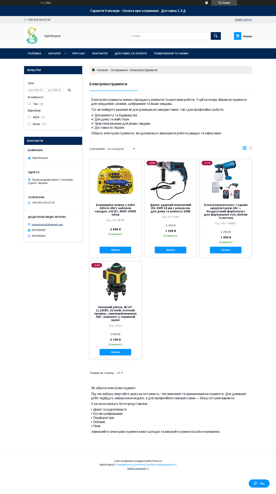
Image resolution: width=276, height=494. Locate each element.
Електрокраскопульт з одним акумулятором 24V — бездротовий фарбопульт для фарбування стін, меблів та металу (226, 211)
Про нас (78, 53)
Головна (34, 53)
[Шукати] (216, 36)
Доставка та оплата (131, 53)
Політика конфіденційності (161, 464)
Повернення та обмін (171, 53)
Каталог (54, 53)
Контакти (99, 53)
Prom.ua (157, 461)
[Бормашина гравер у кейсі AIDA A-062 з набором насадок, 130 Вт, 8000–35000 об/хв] (115, 179)
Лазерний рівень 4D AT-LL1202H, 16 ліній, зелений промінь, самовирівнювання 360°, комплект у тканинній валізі (115, 313)
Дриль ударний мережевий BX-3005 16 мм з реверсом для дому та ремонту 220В (170, 208)
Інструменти (119, 70)
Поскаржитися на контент (129, 464)
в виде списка (250, 149)
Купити (115, 250)
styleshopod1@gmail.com (47, 224)
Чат (262, 483)
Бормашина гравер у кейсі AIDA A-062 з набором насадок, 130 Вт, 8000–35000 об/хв (115, 209)
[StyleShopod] (31, 43)
